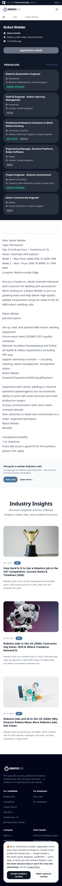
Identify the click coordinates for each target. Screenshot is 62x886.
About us (7, 835)
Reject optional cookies (43, 875)
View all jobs (52, 64)
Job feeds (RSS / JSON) (14, 822)
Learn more (27, 479)
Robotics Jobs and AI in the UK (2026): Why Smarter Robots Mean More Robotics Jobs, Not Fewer (30, 722)
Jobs (15, 17)
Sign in (57, 2)
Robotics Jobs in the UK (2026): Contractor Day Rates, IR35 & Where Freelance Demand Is (30, 647)
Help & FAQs (9, 840)
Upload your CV (10, 817)
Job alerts (8, 812)
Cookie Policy (33, 867)
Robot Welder (31, 17)
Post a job (10, 479)
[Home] (3, 17)
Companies (8, 801)
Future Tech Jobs (22, 2)
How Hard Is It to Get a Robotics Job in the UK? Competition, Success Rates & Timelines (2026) (30, 571)
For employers (40, 801)
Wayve (12, 156)
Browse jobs (9, 796)
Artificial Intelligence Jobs (45, 835)
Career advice (10, 807)
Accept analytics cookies (19, 875)
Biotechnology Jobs (42, 840)
